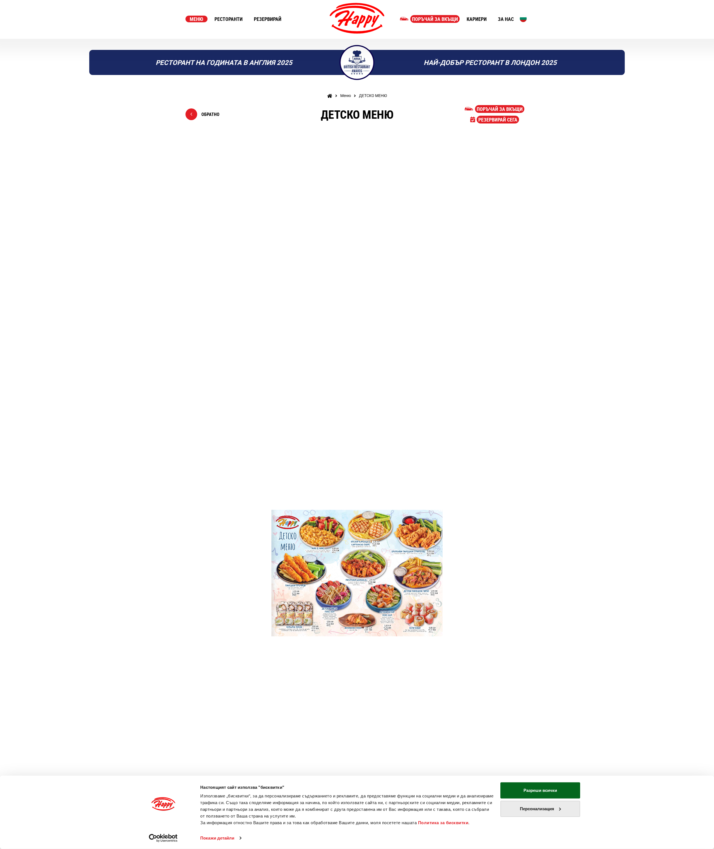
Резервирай (267, 19)
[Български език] (523, 18)
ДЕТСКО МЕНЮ (373, 95)
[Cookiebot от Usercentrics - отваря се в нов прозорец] (163, 838)
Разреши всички (540, 790)
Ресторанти (228, 19)
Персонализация (537, 808)
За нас (506, 19)
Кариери (477, 19)
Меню (196, 19)
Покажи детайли (217, 838)
